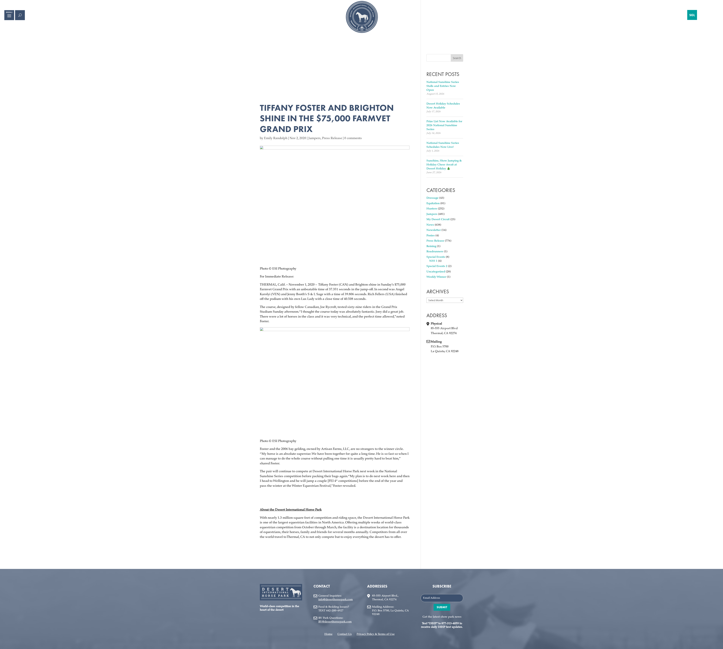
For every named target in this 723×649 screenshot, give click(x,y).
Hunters (431, 208)
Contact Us (344, 634)
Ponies (430, 235)
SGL (692, 15)
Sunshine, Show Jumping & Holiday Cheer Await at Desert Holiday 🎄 (444, 164)
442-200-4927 (334, 610)
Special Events (435, 257)
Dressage (432, 198)
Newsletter (433, 230)
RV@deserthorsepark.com (335, 621)
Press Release (332, 138)
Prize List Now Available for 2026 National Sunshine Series (444, 125)
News (430, 225)
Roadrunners (434, 251)
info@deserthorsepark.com (335, 599)
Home (328, 634)
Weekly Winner (436, 277)
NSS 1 (433, 261)
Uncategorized (435, 271)
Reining (431, 246)
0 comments (353, 138)
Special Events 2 (436, 266)
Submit (442, 607)
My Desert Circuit (438, 219)
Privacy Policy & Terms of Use (376, 634)
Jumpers (314, 138)
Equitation (433, 203)
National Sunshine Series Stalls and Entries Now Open (442, 86)
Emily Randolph (275, 138)
